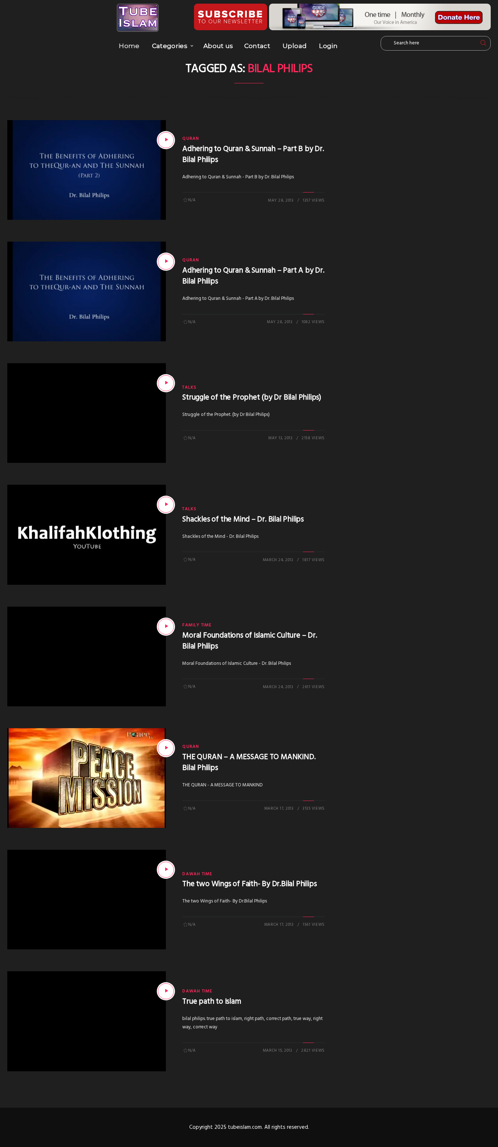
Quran (190, 138)
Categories (169, 45)
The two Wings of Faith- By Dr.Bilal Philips (249, 884)
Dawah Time (197, 874)
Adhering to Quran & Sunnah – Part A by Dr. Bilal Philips (253, 276)
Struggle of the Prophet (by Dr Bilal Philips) (251, 398)
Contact (257, 45)
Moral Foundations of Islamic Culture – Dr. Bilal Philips (249, 641)
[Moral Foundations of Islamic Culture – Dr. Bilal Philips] (166, 627)
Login (328, 45)
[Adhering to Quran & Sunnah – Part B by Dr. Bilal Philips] (166, 140)
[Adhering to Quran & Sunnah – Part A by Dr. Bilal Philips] (166, 262)
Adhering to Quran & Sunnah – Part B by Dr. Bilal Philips (253, 154)
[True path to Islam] (166, 991)
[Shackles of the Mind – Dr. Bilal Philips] (166, 505)
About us (218, 45)
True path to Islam (211, 1002)
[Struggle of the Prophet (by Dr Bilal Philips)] (166, 383)
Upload (295, 45)
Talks (189, 387)
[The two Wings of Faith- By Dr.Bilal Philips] (166, 870)
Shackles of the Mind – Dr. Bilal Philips (243, 519)
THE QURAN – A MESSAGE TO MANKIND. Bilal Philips (248, 762)
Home (129, 45)
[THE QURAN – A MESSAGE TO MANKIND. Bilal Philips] (166, 748)
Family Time (196, 625)
